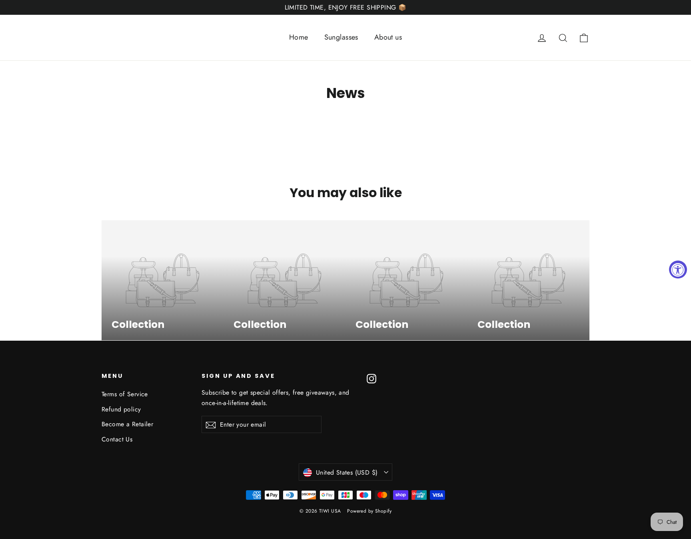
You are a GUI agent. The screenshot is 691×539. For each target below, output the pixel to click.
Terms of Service (125, 394)
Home (298, 37)
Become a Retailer (127, 424)
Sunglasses (341, 37)
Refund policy (121, 409)
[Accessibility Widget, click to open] (678, 270)
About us (388, 37)
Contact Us (117, 439)
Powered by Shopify (369, 511)
